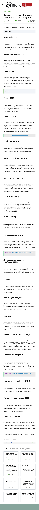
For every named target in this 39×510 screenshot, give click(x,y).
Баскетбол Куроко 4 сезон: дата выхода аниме (28, 466)
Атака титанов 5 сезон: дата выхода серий (28, 481)
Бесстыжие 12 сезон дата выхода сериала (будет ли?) (28, 494)
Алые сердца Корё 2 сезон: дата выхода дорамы (28, 454)
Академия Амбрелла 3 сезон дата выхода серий (11, 454)
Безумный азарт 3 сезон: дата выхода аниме (11, 494)
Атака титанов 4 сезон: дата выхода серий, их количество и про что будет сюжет (11, 467)
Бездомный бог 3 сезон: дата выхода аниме (11, 480)
